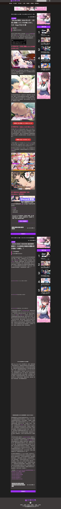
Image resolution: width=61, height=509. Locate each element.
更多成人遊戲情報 (23, 221)
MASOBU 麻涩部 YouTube (17, 478)
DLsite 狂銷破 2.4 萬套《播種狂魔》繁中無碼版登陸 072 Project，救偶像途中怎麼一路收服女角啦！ (45, 44)
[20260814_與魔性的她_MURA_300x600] (43, 98)
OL (24, 314)
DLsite (27, 33)
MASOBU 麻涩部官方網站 (17, 473)
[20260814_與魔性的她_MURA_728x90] (30, 10)
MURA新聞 (16, 253)
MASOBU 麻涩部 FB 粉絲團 (17, 474)
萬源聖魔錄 (36, 3)
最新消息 (10, 3)
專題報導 (28, 3)
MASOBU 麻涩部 (14, 280)
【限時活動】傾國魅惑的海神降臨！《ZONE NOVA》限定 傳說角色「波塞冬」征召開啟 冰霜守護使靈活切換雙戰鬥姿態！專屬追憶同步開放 (45, 61)
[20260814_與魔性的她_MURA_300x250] (43, 24)
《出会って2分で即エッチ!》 (27, 127)
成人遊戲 (21, 204)
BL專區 (24, 3)
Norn (18, 35)
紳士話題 (14, 3)
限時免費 (32, 33)
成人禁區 (19, 3)
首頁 (12, 14)
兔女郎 (17, 260)
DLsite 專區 (19, 14)
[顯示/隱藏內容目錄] (24, 40)
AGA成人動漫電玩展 (14, 483)
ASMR (12, 261)
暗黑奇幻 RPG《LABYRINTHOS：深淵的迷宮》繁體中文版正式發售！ (45, 35)
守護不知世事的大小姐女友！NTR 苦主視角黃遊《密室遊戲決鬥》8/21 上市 (45, 52)
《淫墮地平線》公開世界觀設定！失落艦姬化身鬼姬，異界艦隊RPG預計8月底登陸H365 (45, 69)
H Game (16, 227)
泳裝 (16, 314)
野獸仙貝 (15, 30)
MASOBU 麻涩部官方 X (16, 477)
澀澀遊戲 (32, 3)
